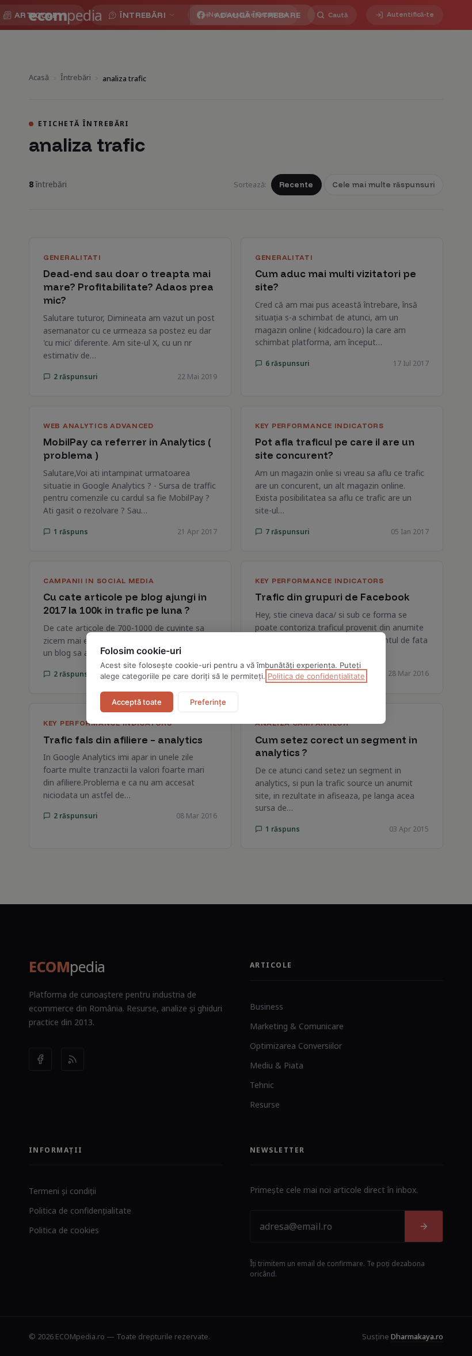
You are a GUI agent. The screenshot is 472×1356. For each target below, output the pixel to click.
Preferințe (208, 702)
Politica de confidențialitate (316, 676)
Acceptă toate (137, 702)
